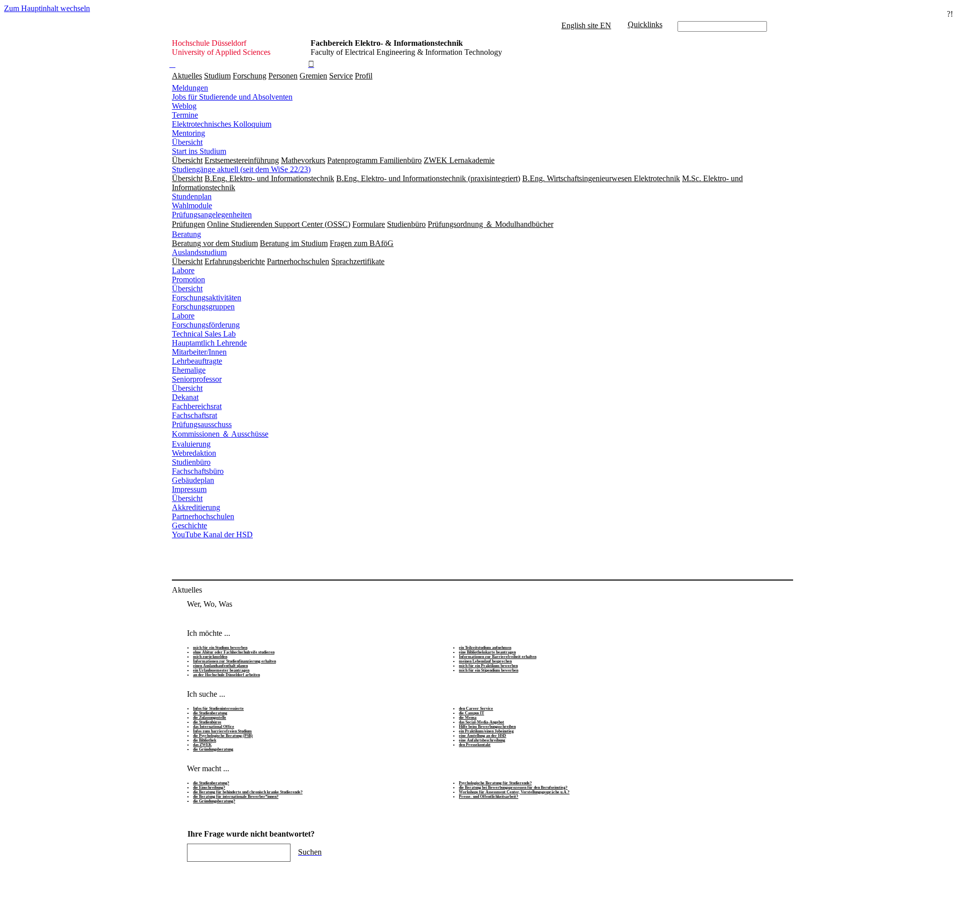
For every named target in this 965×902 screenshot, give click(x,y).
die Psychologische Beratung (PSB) (223, 735)
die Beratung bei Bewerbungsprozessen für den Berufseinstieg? (513, 787)
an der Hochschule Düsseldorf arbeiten (226, 675)
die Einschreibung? (209, 787)
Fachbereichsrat (197, 406)
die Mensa (467, 717)
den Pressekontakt (475, 745)
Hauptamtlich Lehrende (209, 343)
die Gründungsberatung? (214, 801)
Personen (283, 75)
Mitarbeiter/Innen (199, 352)
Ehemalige (189, 370)
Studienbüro (191, 462)
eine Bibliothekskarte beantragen (487, 652)
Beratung (186, 234)
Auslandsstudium (199, 252)
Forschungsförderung (206, 324)
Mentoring (188, 133)
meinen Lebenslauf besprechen (485, 661)
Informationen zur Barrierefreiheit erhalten (497, 656)
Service (341, 75)
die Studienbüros (207, 722)
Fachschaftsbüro (198, 471)
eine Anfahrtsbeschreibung (482, 740)
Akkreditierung (196, 507)
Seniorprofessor (197, 379)
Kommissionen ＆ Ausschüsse (220, 434)
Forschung (249, 75)
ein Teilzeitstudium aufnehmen (485, 647)
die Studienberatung (210, 713)
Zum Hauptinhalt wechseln (47, 8)
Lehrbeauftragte (197, 361)
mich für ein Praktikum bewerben (488, 666)
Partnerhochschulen (203, 516)
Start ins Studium (199, 151)
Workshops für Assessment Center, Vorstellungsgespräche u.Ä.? (514, 792)
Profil (363, 75)
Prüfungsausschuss (202, 424)
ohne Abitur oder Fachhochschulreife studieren (233, 652)
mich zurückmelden (210, 656)
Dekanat (185, 397)
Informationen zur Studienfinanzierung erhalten (234, 661)
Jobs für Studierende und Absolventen (232, 97)
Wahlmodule (192, 205)
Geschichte (189, 525)
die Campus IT (471, 713)
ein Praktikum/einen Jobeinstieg (486, 731)
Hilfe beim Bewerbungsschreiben (487, 726)
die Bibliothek (204, 740)
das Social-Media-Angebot (481, 722)
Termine (185, 115)
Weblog (184, 106)
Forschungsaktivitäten (206, 297)
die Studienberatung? (211, 783)
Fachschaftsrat (194, 415)
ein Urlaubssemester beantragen (221, 670)
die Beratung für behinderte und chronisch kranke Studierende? (248, 792)
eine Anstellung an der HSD (482, 735)
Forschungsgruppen (203, 306)
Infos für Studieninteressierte (218, 708)
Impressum (189, 489)
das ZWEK (202, 745)
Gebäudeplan (193, 480)
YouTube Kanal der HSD (212, 534)
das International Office (213, 726)
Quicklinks (645, 24)
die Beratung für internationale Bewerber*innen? (235, 796)
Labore (183, 270)
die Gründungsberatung (213, 749)
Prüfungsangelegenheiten (212, 214)
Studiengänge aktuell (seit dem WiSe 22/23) (241, 169)
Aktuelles (187, 75)
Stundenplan (192, 196)
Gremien (313, 75)
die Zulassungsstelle (209, 717)
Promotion (188, 279)
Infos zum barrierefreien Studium (222, 731)
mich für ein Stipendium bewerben (488, 670)
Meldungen (190, 88)
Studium (217, 75)
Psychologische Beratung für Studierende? (495, 783)
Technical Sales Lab (204, 334)
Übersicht (187, 142)
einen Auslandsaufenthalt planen (220, 666)
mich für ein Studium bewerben (220, 647)
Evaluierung (191, 444)
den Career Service (476, 708)
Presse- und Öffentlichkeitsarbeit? (488, 796)
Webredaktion (194, 453)
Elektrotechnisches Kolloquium (221, 124)
